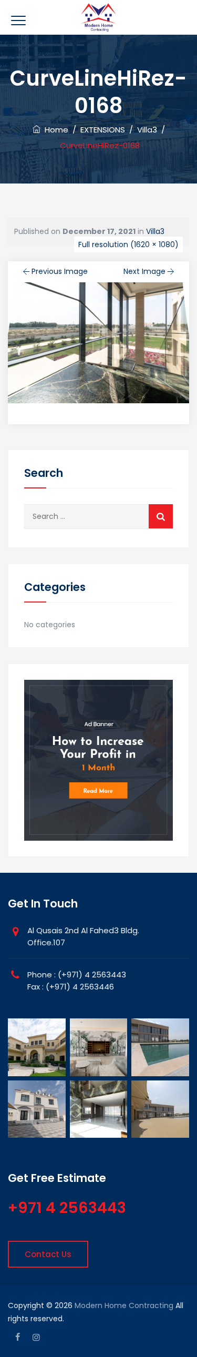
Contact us (48, 1254)
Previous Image (60, 271)
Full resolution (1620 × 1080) (128, 244)
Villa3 (155, 231)
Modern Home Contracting (124, 1305)
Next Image (144, 271)
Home (54, 129)
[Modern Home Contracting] (99, 17)
